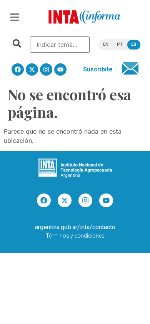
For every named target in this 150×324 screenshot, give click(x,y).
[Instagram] (46, 69)
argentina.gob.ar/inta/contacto (75, 227)
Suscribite (98, 69)
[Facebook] (18, 69)
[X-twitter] (32, 69)
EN (105, 44)
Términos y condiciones (75, 236)
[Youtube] (60, 69)
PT (120, 44)
